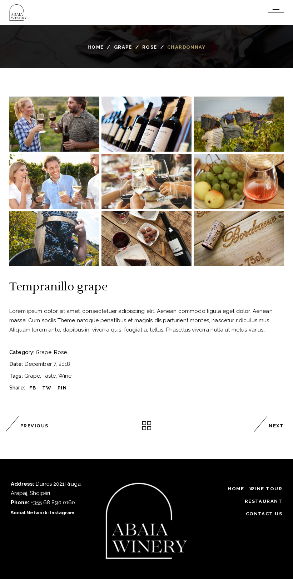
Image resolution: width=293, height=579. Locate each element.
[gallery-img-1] (54, 181)
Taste (49, 376)
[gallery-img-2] (146, 181)
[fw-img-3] (239, 124)
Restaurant (263, 501)
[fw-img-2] (146, 124)
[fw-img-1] (54, 124)
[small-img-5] (146, 238)
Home (96, 47)
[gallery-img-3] (239, 181)
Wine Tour (265, 488)
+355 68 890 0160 (53, 502)
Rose (149, 47)
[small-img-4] (54, 238)
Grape (123, 47)
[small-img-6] (239, 238)
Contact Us (264, 513)
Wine (64, 376)
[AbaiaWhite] (146, 521)
